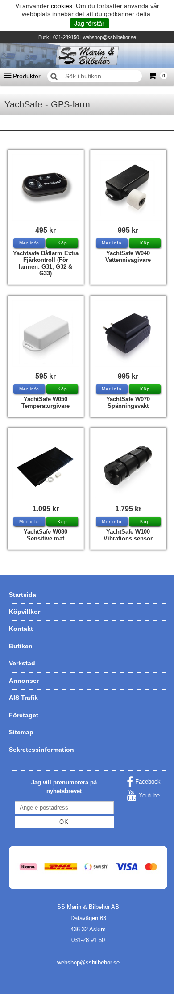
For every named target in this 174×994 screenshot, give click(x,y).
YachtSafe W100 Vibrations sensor (128, 535)
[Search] (54, 76)
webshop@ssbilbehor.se (109, 37)
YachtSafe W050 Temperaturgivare (45, 402)
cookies (61, 5)
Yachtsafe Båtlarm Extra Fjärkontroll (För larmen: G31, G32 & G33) (46, 263)
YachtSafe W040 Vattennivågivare (128, 256)
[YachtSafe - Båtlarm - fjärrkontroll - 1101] (45, 187)
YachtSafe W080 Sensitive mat (45, 535)
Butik (43, 37)
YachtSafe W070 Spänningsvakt (128, 402)
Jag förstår (89, 23)
